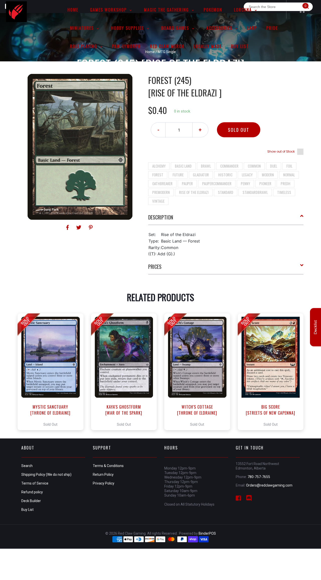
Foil (289, 166)
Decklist (315, 327)
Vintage (158, 201)
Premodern (161, 192)
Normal (289, 174)
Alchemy (159, 166)
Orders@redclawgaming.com (269, 485)
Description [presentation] (160, 217)
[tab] (226, 219)
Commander (229, 166)
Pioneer (265, 183)
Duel (273, 166)
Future (178, 174)
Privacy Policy (103, 483)
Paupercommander (216, 183)
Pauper (187, 183)
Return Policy (103, 475)
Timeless (284, 192)
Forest (157, 174)
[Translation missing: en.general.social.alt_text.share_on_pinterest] (91, 227)
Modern (268, 174)
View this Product (52, 371)
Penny (245, 183)
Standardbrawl (255, 192)
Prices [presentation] (155, 266)
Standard (225, 192)
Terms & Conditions (108, 466)
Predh (285, 183)
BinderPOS (207, 533)
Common (254, 166)
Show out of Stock (281, 151)
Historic (225, 174)
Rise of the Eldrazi (194, 192)
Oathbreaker (162, 183)
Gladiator (201, 174)
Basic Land (183, 166)
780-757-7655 (259, 477)
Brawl (206, 166)
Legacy (247, 174)
